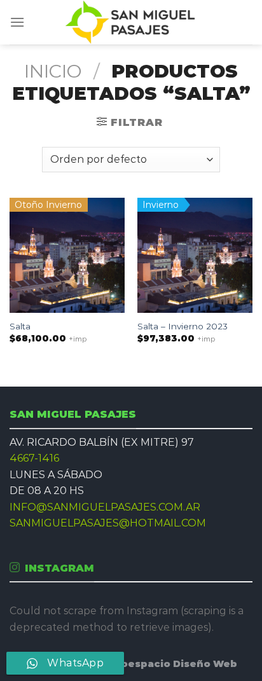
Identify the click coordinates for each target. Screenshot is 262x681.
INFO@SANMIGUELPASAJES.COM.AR (105, 507)
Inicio (53, 71)
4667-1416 (34, 458)
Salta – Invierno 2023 (182, 326)
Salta (20, 326)
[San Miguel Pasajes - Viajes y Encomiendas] (131, 23)
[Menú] (17, 22)
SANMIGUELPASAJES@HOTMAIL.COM (108, 523)
